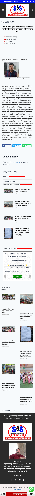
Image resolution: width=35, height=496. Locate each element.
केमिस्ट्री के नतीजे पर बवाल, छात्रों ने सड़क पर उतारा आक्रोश (8, 310)
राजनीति (20, 416)
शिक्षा (30, 416)
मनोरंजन (27, 418)
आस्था (21, 418)
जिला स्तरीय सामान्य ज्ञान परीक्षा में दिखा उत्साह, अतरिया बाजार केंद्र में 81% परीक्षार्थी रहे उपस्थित (23, 203)
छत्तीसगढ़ (14, 416)
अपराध (26, 416)
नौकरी (7, 418)
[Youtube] (30, 1)
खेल (11, 418)
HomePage (7, 416)
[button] (32, 10)
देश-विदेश (16, 418)
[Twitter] (27, 1)
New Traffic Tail (17, 489)
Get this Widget (17, 278)
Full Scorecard (17, 276)
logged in (16, 162)
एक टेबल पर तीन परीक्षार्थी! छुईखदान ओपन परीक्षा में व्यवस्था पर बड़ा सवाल (23, 218)
